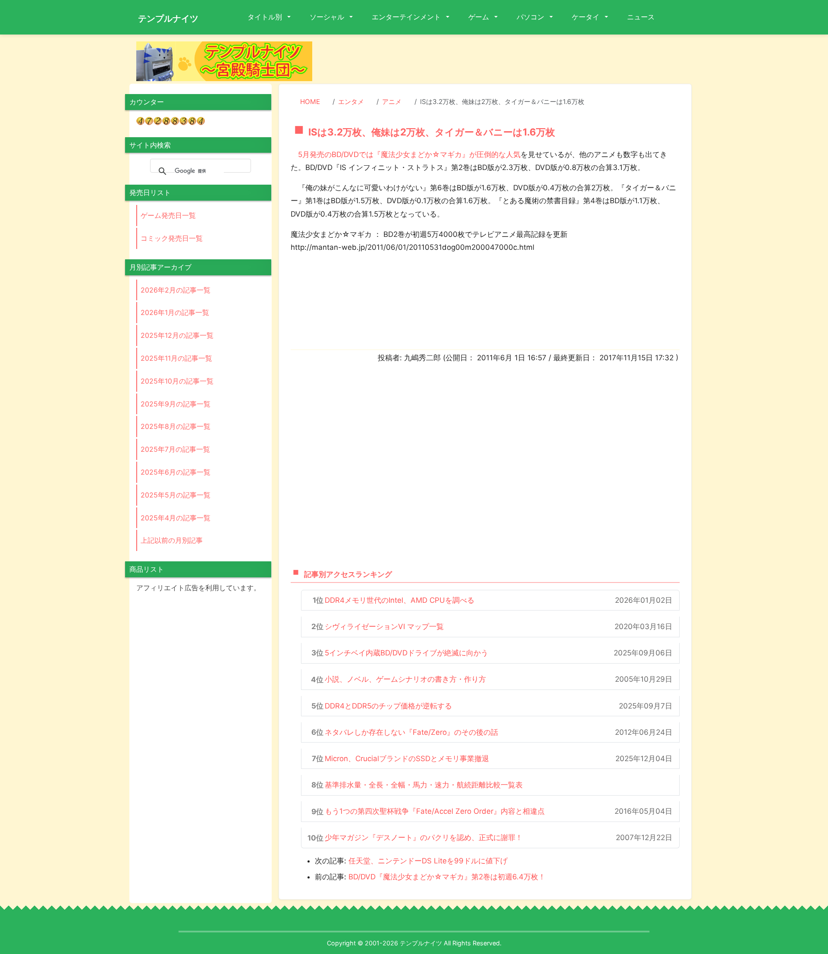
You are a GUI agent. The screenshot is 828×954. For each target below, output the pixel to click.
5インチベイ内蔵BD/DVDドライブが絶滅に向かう (406, 653)
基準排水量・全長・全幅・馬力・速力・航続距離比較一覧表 (424, 785)
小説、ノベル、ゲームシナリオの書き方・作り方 (405, 679)
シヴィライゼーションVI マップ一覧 (384, 626)
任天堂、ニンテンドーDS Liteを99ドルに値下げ (428, 860)
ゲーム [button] (479, 17)
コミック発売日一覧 (172, 238)
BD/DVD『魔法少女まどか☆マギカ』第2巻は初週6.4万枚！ (447, 876)
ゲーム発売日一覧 (168, 215)
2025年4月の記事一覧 (175, 517)
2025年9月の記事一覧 (175, 404)
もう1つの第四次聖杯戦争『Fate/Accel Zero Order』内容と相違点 (435, 811)
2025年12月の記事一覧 (177, 335)
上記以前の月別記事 (172, 540)
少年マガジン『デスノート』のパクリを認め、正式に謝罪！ (424, 837)
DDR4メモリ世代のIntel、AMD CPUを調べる (399, 600)
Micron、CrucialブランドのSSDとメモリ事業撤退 (407, 758)
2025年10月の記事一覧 (177, 381)
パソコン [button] (531, 17)
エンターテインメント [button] (407, 17)
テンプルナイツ (168, 18)
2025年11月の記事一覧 (176, 358)
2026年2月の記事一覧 (175, 290)
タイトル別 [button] (266, 17)
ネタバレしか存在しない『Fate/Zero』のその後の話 (411, 732)
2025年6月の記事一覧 (175, 472)
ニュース (641, 17)
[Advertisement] (509, 60)
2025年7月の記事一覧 (175, 449)
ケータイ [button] (586, 17)
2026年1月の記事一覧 (175, 312)
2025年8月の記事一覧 (175, 426)
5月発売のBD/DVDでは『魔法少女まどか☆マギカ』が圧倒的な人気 (409, 154)
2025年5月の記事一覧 (175, 495)
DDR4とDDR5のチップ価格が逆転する (388, 706)
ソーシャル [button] (328, 17)
